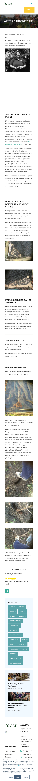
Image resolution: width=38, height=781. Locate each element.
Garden (12, 644)
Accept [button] (17, 777)
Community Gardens (15, 635)
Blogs (21, 607)
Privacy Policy (22, 766)
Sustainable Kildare (15, 663)
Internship (22, 644)
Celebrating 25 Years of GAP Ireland (17, 685)
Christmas (22, 616)
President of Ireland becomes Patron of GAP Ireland (17, 705)
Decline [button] (26, 777)
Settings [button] (11, 777)
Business (13, 611)
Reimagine (13, 653)
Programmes (20, 34)
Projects (24, 649)
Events (24, 639)
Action (12, 607)
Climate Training (14, 625)
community (13, 630)
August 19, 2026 (12, 688)
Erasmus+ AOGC (14, 639)
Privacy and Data (26, 739)
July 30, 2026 (12, 710)
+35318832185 (27, 757)
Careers (12, 616)
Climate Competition (15, 621)
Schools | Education (15, 658)
